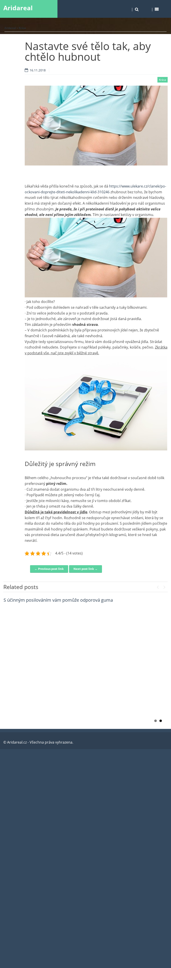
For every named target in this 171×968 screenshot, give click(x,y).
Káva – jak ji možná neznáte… (33, 631)
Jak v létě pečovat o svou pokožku (38, 662)
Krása (22, 28)
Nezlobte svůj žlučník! (26, 693)
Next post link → (85, 569)
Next (164, 586)
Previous (157, 586)
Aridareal (18, 8)
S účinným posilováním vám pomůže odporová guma (58, 600)
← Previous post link (49, 569)
